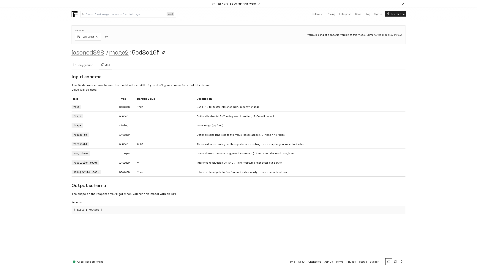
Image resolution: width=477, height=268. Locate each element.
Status (363, 261)
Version (79, 30)
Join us (328, 261)
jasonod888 (88, 52)
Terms (339, 261)
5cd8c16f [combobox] (88, 37)
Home (291, 261)
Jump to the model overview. (384, 34)
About (301, 261)
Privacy (351, 261)
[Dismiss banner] (403, 3)
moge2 (119, 52)
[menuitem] (317, 14)
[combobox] (128, 14)
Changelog (314, 261)
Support (374, 261)
